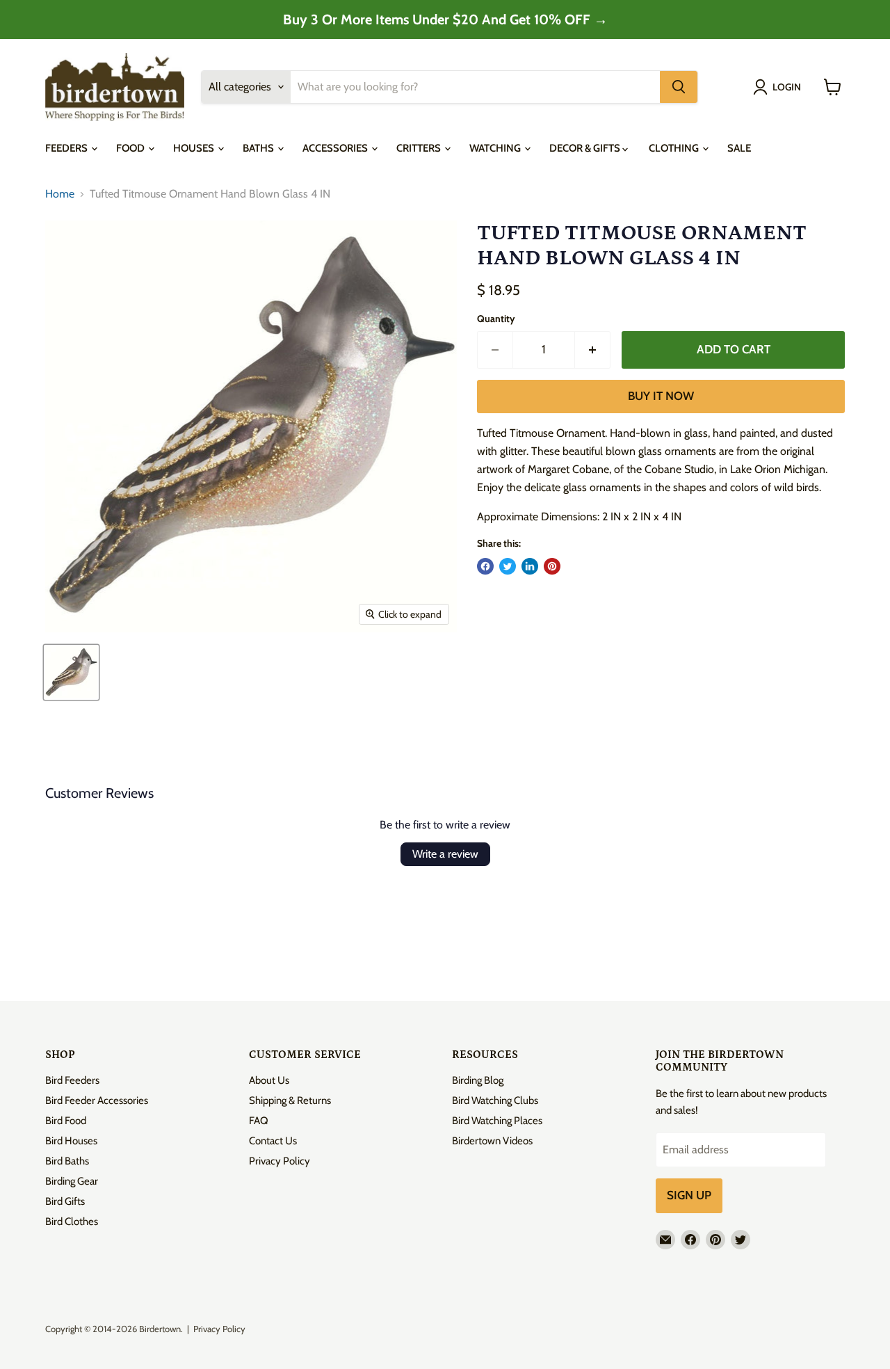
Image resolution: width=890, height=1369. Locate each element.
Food (131, 148)
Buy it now (661, 396)
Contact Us (273, 1141)
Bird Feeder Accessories (96, 1100)
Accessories (336, 148)
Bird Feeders (72, 1080)
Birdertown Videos (492, 1141)
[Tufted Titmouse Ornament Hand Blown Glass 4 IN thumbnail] (71, 672)
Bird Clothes (71, 1221)
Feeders (67, 148)
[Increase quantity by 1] (592, 350)
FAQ (258, 1120)
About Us (269, 1080)
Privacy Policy (279, 1161)
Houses (194, 148)
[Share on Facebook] (485, 566)
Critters (419, 148)
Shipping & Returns (290, 1100)
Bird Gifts (65, 1201)
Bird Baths (67, 1161)
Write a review (445, 853)
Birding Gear (71, 1181)
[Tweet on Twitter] (507, 566)
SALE (739, 148)
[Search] (678, 87)
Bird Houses (71, 1141)
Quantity (496, 318)
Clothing (675, 148)
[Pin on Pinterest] (552, 566)
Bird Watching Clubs (495, 1100)
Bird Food (65, 1120)
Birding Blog (477, 1080)
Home (59, 194)
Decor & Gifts (585, 148)
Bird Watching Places (497, 1120)
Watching (496, 148)
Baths (259, 148)
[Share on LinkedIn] (529, 566)
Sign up (689, 1195)
